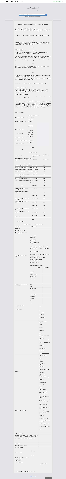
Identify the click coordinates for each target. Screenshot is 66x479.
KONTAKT (22, 1)
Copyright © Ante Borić (33, 476)
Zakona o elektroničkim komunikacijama (40, 29)
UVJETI (12, 1)
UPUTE (7, 1)
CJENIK (16, 1)
